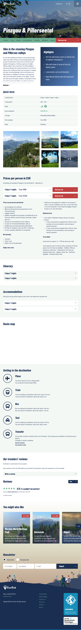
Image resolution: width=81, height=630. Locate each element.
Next (78, 526)
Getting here (45, 40)
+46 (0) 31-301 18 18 (11, 594)
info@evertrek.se (7, 596)
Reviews (52, 40)
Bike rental (41, 602)
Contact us (59, 4)
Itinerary (18, 40)
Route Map (37, 40)
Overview (5, 40)
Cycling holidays (43, 594)
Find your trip (42, 599)
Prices (12, 40)
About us (41, 607)
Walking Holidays (43, 596)
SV (67, 4)
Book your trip (59, 190)
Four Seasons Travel (20, 445)
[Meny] (77, 3)
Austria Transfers (20, 442)
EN (69, 4)
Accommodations (27, 40)
